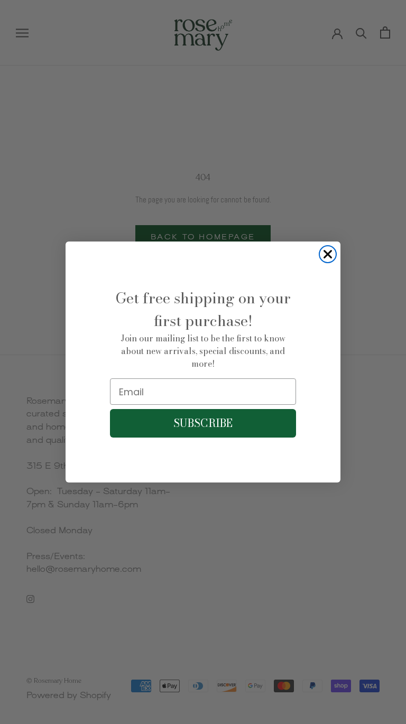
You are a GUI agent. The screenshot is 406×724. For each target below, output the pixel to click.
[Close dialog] (327, 254)
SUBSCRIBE (203, 423)
